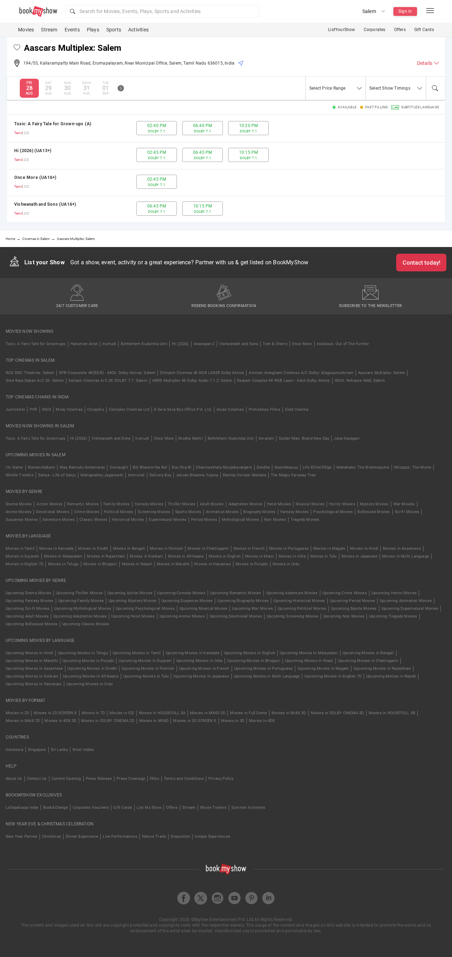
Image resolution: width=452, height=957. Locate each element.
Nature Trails (154, 836)
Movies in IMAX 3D (289, 713)
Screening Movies (154, 512)
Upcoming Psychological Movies (145, 608)
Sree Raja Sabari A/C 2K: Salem (35, 380)
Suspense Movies (22, 519)
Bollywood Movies (373, 512)
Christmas (51, 836)
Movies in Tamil (20, 548)
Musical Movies (310, 504)
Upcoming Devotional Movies (235, 616)
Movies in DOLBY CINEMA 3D (337, 713)
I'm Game (14, 467)
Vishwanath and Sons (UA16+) (45, 204)
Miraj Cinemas (69, 409)
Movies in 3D (232, 720)
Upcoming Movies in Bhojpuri (253, 660)
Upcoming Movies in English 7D (333, 676)
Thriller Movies (181, 504)
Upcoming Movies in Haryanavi (34, 684)
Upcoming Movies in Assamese (34, 668)
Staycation (180, 836)
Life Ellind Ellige (317, 467)
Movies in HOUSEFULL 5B (392, 713)
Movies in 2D (17, 713)
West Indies (83, 749)
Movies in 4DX (262, 720)
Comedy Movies (149, 504)
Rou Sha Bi (181, 467)
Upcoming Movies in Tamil (137, 653)
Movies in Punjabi (252, 564)
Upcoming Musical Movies (203, 608)
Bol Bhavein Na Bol (150, 467)
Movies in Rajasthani (106, 556)
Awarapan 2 (204, 344)
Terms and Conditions (184, 778)
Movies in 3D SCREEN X (194, 720)
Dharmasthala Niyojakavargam (224, 467)
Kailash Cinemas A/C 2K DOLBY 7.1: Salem (108, 380)
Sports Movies (188, 512)
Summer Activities (248, 807)
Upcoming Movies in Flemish (147, 668)
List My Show (149, 807)
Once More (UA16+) (35, 177)
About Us (14, 778)
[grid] (226, 168)
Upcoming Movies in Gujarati (145, 660)
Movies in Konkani (146, 556)
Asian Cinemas (230, 409)
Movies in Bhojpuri (100, 564)
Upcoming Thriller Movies (79, 593)
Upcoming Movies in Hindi (29, 653)
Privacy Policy (221, 778)
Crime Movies (86, 512)
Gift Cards (424, 29)
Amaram (266, 438)
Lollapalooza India (22, 807)
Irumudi (109, 344)
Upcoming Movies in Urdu (89, 684)
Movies (26, 29)
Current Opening (66, 778)
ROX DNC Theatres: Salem (30, 373)
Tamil (18, 133)
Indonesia (14, 749)
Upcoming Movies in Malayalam (309, 653)
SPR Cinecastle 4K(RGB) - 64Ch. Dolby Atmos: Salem (107, 373)
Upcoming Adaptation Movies (80, 616)
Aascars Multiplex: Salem (381, 373)
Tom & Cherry (275, 344)
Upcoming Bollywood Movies (32, 624)
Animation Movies (222, 512)
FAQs (154, 778)
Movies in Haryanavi (212, 564)
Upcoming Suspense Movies (187, 600)
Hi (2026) (180, 344)
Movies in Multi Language (405, 556)
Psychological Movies (333, 512)
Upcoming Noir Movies (343, 616)
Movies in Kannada (56, 548)
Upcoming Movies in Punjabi (88, 660)
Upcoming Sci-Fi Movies (27, 608)
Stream (49, 29)
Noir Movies (275, 519)
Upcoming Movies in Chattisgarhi (368, 660)
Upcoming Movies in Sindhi (92, 668)
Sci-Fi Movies (407, 512)
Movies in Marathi (173, 564)
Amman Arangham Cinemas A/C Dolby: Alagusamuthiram (301, 373)
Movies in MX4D (154, 720)
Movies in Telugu (63, 564)
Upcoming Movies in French (204, 668)
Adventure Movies (58, 519)
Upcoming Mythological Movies (82, 608)
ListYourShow (341, 29)
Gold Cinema (296, 409)
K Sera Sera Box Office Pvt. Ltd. (183, 409)
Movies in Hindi (364, 548)
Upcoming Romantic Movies (235, 593)
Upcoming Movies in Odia (199, 660)
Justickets (15, 409)
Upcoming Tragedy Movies (393, 616)
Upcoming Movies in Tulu (146, 676)
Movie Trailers (213, 807)
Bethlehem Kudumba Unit (144, 344)
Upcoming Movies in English (249, 653)
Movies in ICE (121, 713)
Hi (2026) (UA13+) (32, 150)
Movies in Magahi (329, 548)
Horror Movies (342, 504)
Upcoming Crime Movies (344, 593)
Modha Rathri (190, 438)
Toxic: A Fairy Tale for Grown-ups (36, 344)
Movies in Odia (292, 556)
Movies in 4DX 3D (60, 720)
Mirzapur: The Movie (413, 467)
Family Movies (116, 504)
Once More (302, 344)
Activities (138, 29)
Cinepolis (95, 409)
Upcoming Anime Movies (182, 616)
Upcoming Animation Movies (406, 600)
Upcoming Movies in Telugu (83, 653)
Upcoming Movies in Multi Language (267, 676)
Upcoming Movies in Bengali (368, 653)
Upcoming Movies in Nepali (391, 676)
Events (72, 29)
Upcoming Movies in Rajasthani (382, 668)
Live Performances (120, 836)
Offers (400, 29)
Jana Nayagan (346, 438)
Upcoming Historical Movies (299, 600)
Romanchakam (41, 467)
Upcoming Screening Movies (293, 616)
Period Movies (204, 519)
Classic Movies (93, 519)
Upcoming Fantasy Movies (30, 600)
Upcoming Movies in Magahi (323, 668)
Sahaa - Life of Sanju (57, 475)
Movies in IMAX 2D (23, 720)
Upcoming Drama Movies (28, 593)
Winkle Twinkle (20, 475)
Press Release (99, 778)
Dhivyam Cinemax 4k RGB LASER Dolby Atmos (202, 373)
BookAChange (55, 807)
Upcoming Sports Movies (353, 608)
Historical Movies (128, 519)
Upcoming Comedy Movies (181, 593)
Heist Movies (279, 504)
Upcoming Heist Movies (133, 616)
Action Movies (49, 504)
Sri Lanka (59, 749)
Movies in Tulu (323, 556)
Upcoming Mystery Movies (132, 600)
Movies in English (224, 556)
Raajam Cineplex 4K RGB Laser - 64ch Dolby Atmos (283, 380)
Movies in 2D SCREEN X (55, 713)
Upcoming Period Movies (352, 600)
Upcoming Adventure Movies (292, 593)
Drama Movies (19, 504)
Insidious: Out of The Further (343, 344)
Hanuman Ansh (84, 344)
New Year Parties (21, 836)
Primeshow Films (264, 409)
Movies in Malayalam (63, 556)
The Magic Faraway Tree (293, 475)
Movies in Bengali (129, 548)
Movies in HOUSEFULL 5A (162, 713)
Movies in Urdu (286, 564)
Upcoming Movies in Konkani (32, 676)
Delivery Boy (160, 475)
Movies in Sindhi (93, 548)
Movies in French (248, 548)
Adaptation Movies (245, 504)
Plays (93, 29)
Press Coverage (131, 778)
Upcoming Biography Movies (243, 600)
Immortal (136, 475)
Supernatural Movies (167, 519)
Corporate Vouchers (91, 807)
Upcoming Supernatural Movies (410, 608)
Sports (113, 29)
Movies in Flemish (166, 548)
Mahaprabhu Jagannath (102, 475)
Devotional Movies (52, 512)
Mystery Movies (374, 504)
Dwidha (263, 467)
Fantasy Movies (294, 512)
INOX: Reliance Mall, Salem (360, 380)
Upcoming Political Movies (302, 608)
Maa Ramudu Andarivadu (82, 467)
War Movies (404, 504)
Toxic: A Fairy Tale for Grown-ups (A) (52, 123)
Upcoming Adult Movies (27, 616)
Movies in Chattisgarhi (208, 548)
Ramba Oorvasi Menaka (244, 475)
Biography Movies (259, 512)
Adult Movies (212, 504)
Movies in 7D (93, 713)
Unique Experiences (212, 836)
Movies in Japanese (359, 556)
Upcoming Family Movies (81, 600)
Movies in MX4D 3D (207, 713)
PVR (33, 409)
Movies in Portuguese (289, 548)
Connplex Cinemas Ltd (129, 409)
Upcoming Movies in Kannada (192, 653)
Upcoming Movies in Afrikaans (91, 676)
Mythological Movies (241, 519)
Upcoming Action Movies (130, 593)
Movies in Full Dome (248, 713)
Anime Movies (18, 512)
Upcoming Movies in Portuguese (263, 668)
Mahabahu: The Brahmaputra (363, 467)
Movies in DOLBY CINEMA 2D (108, 720)
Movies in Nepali (137, 564)
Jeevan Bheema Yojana (197, 475)
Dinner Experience (82, 836)
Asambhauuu (286, 467)
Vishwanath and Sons (238, 344)
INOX (47, 409)
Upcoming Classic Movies (85, 624)
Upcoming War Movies (252, 608)
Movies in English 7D (24, 564)
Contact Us (37, 778)
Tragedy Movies (305, 519)
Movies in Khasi (259, 556)
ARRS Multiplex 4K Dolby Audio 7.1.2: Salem (192, 380)
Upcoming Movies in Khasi (309, 660)
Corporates (375, 29)
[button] (162, 11)
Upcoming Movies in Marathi (32, 660)
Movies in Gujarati (22, 556)
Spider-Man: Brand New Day (304, 438)
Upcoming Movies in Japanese (201, 676)
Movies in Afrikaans (186, 556)
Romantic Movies (83, 504)
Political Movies (118, 512)
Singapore (37, 749)
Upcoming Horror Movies (394, 593)
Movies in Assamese (402, 548)
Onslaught (118, 467)
